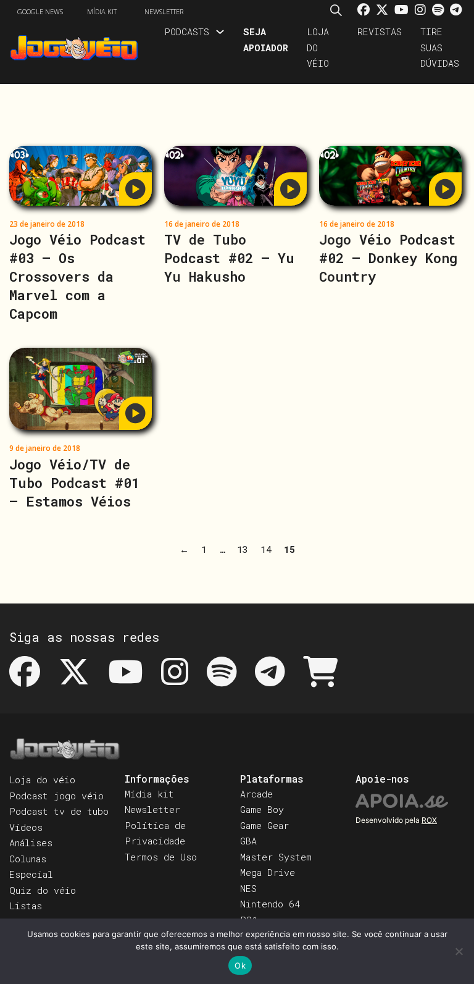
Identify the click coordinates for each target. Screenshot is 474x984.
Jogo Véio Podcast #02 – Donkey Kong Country (388, 257)
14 (266, 549)
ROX (429, 820)
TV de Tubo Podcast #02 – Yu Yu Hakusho (229, 257)
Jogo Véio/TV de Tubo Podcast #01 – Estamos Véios (74, 482)
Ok (240, 965)
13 (242, 549)
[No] (458, 951)
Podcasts (186, 31)
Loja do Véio (318, 47)
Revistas (379, 31)
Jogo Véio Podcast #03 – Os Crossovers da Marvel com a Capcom (77, 276)
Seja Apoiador (265, 39)
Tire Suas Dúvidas (439, 47)
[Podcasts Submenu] (220, 31)
